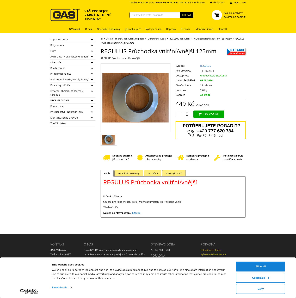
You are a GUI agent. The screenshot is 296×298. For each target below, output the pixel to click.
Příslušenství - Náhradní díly (66, 111)
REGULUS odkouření (179, 38)
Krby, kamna (57, 45)
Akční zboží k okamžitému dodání (69, 56)
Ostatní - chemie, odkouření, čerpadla (66, 92)
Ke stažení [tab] (152, 173)
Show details (59, 287)
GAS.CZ (136, 213)
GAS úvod (74, 29)
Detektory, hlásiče (60, 85)
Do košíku (211, 114)
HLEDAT (186, 15)
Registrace (240, 2)
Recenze (185, 29)
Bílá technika (57, 68)
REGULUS (205, 65)
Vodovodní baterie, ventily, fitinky (69, 79)
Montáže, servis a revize (64, 117)
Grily (53, 51)
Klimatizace (57, 106)
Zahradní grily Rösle (211, 249)
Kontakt (222, 29)
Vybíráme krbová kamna (213, 254)
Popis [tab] (107, 173)
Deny (260, 288)
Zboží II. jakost (58, 123)
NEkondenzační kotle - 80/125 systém (213, 38)
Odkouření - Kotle (157, 38)
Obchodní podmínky (108, 29)
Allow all (260, 266)
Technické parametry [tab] (128, 173)
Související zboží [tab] (174, 173)
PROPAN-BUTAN (59, 100)
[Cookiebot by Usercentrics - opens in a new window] (29, 291)
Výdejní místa (153, 29)
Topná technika (59, 39)
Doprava (171, 29)
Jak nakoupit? (132, 29)
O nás (88, 29)
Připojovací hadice (60, 73)
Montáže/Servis (204, 29)
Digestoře (55, 62)
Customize (258, 277)
